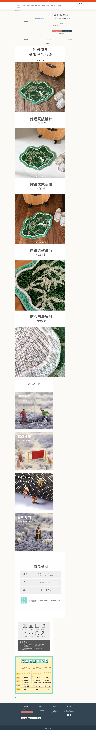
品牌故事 (41, 709)
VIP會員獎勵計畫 (41, 710)
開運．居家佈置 (38, 5)
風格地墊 (55, 5)
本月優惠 (23, 5)
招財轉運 (43, 5)
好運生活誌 (19, 7)
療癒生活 (47, 5)
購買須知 (55, 709)
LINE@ (70, 709)
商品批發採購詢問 (55, 712)
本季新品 (18, 10)
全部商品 (15, 10)
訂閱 (27, 711)
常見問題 (55, 710)
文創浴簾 (59, 5)
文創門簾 (51, 5)
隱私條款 (55, 714)
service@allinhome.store (70, 711)
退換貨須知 (55, 711)
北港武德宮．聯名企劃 (30, 5)
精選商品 (18, 5)
